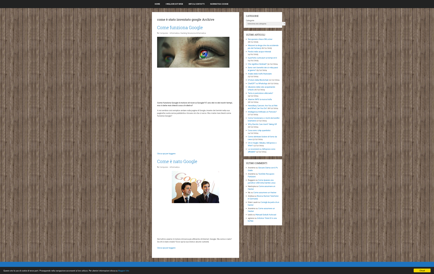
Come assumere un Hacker (264, 192)
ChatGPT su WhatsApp (257, 83)
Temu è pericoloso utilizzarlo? (260, 93)
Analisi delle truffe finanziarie (260, 74)
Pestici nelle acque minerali (259, 52)
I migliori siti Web (174, 4)
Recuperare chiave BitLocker (260, 39)
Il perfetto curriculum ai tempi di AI (262, 58)
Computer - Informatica (169, 33)
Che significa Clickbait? (257, 64)
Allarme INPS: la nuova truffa (260, 99)
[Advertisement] (195, 85)
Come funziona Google (180, 27)
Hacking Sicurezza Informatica (193, 33)
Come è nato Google (177, 161)
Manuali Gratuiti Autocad (266, 215)
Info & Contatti (197, 4)
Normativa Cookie (219, 4)
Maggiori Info (123, 270)
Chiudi (422, 270)
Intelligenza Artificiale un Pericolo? (262, 112)
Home (157, 4)
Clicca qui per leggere (166, 154)
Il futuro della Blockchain (258, 80)
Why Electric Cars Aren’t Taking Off (262, 124)
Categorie (250, 20)
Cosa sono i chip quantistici (259, 130)
